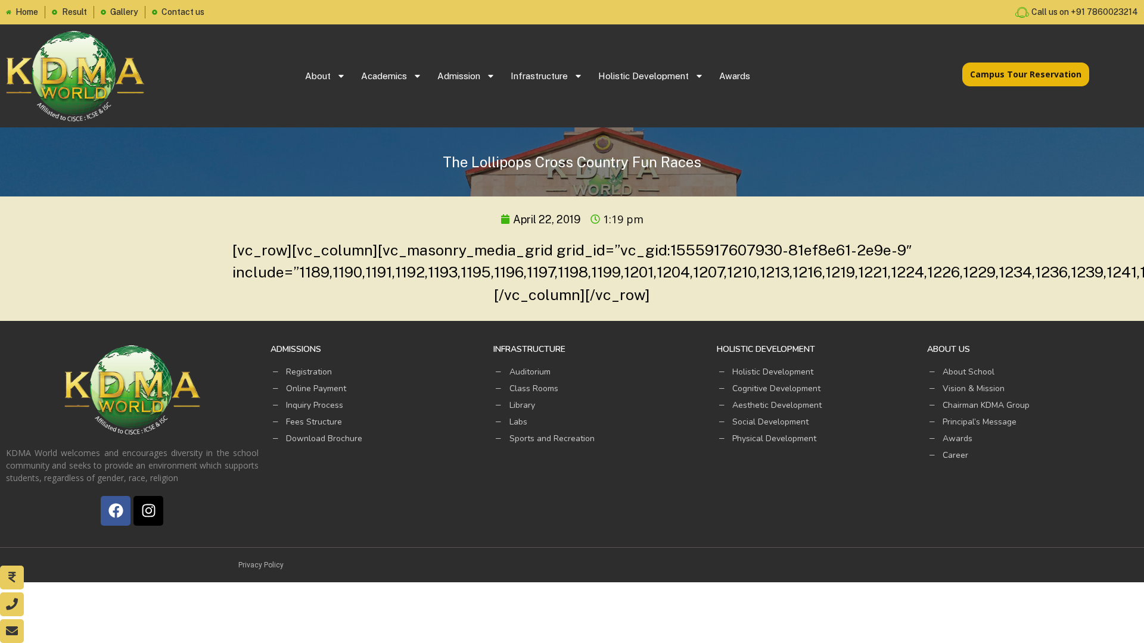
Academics (384, 76)
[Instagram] (148, 511)
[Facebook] (115, 511)
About (318, 76)
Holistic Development (643, 76)
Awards (734, 76)
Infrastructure (539, 76)
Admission (458, 76)
